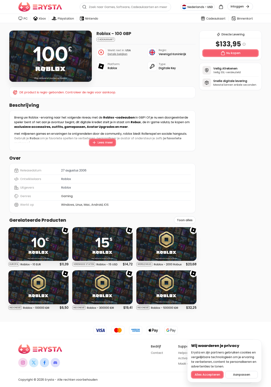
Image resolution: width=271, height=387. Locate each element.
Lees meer (105, 142)
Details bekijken (117, 54)
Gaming (67, 196)
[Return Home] (40, 7)
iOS (106, 205)
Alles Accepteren (207, 374)
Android (97, 205)
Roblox (112, 68)
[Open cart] (221, 7)
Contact (157, 353)
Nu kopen (233, 53)
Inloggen (237, 6)
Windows (67, 205)
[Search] (84, 7)
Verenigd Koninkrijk (172, 54)
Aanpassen (241, 374)
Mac (87, 205)
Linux (78, 205)
